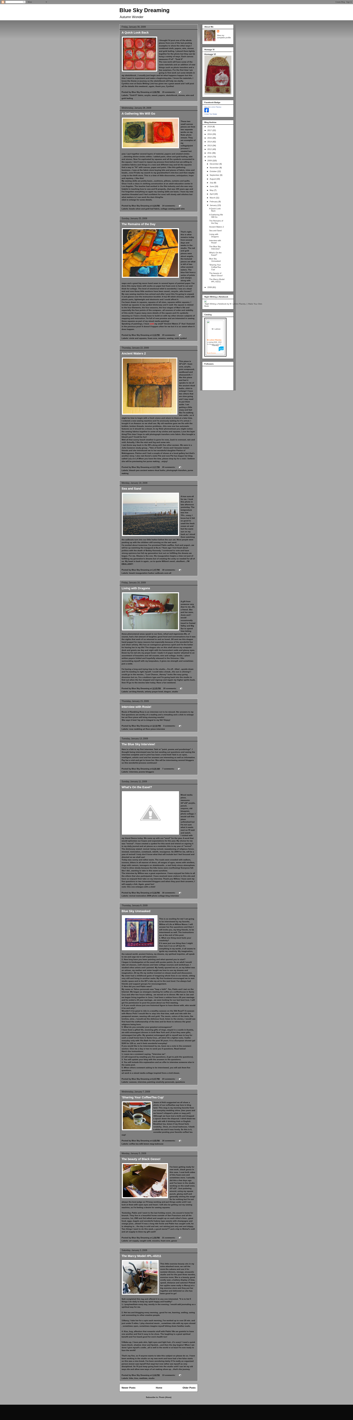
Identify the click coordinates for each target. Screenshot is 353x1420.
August (213, 179)
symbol (183, 338)
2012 (209, 149)
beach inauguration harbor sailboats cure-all (150, 573)
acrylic (147, 95)
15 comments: (169, 92)
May (212, 190)
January (213, 205)
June (212, 186)
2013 (209, 145)
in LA (133, 458)
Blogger (192, 1414)
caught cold (145, 1241)
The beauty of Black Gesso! (141, 1159)
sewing (170, 338)
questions (180, 1082)
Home (159, 1387)
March (213, 198)
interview (133, 772)
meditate (143, 1378)
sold (177, 338)
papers (161, 95)
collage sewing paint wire (173, 209)
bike (131, 1378)
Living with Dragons (136, 588)
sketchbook (171, 95)
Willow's (165, 561)
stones (181, 95)
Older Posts (189, 1387)
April (212, 194)
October (213, 171)
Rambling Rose (137, 712)
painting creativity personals (160, 1082)
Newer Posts (128, 1387)
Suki (156, 749)
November (214, 167)
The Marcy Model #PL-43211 (141, 1256)
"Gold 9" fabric (136, 95)
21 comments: (169, 1238)
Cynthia (125, 83)
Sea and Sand (131, 488)
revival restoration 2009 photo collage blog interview (154, 896)
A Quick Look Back (135, 32)
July (212, 183)
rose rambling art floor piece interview (147, 729)
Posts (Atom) (165, 1397)
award (154, 95)
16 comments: (169, 893)
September (215, 175)
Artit (164, 1102)
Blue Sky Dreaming (144, 10)
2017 (209, 130)
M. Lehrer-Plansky (214, 340)
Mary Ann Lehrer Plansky (212, 107)
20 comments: (169, 467)
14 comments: (169, 206)
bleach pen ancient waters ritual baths (147, 470)
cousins (156, 1241)
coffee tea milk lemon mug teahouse (146, 1144)
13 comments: (169, 1375)
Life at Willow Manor (177, 924)
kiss (136, 1378)
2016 (209, 134)
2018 (209, 126)
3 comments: (169, 726)
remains (162, 338)
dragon (167, 691)
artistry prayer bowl (154, 691)
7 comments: (168, 769)
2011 (209, 153)
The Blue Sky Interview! (138, 744)
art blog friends (136, 691)
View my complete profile (224, 36)
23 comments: (169, 335)
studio (175, 691)
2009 (209, 160)
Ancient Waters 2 (134, 353)
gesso (174, 1241)
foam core (152, 338)
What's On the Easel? (137, 787)
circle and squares (138, 338)
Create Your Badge (210, 114)
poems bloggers (146, 772)
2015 (209, 138)
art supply (134, 1241)
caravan (133, 1082)
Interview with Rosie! (136, 707)
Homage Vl (210, 54)
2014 (209, 142)
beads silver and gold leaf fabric (144, 209)
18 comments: (169, 570)
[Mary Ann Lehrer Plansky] (206, 112)
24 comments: (169, 1079)
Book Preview (211, 353)
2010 (209, 157)
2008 (209, 287)
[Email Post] (180, 92)
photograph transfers (176, 470)
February (214, 201)
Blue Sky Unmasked (136, 911)
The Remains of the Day (138, 224)
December (214, 164)
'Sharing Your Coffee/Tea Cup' (143, 1097)
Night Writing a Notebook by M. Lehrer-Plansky (225, 304)
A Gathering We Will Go (138, 113)
